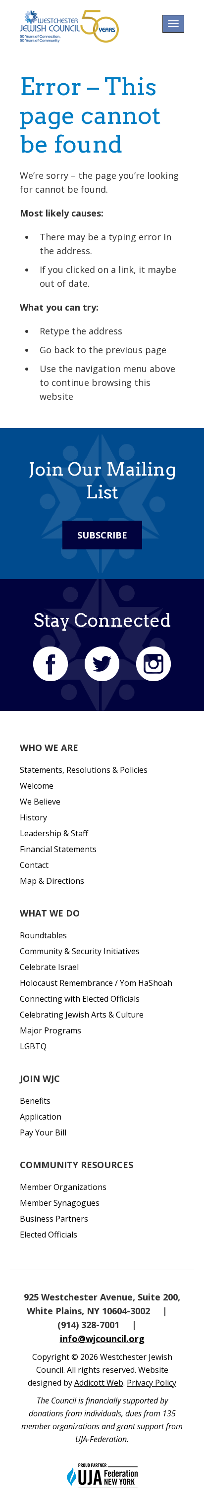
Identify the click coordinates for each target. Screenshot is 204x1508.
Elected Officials (48, 1234)
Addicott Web (98, 1382)
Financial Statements (58, 849)
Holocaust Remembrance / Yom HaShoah (96, 982)
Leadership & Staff (54, 833)
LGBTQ (33, 1046)
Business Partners (54, 1218)
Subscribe (102, 535)
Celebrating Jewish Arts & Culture (82, 1014)
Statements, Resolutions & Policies (84, 769)
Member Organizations (63, 1187)
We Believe (40, 801)
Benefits (35, 1100)
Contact (34, 865)
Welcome (36, 785)
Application (40, 1116)
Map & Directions (52, 880)
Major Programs (50, 1030)
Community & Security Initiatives (80, 951)
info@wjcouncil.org (102, 1339)
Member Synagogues (60, 1202)
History (33, 817)
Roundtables (43, 935)
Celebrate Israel (49, 967)
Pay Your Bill (43, 1132)
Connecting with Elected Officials (80, 998)
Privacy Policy (151, 1382)
